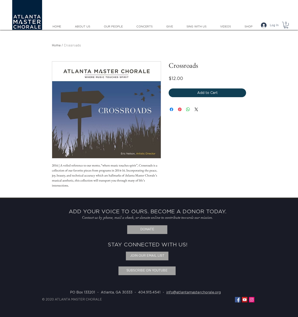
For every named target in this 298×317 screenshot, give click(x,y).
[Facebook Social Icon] (237, 299)
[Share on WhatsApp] (188, 109)
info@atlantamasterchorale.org (193, 292)
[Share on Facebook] (171, 109)
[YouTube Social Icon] (244, 299)
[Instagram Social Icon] (251, 299)
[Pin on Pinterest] (179, 109)
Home (56, 45)
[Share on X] (196, 109)
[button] (286, 25)
